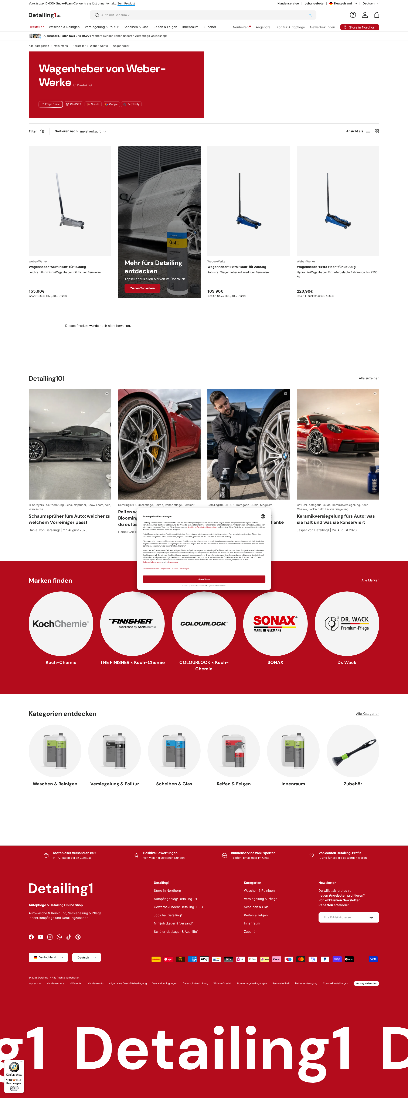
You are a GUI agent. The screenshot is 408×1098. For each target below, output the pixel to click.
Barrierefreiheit (281, 983)
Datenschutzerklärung (195, 983)
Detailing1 (43, 977)
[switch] (14, 1088)
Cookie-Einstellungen (335, 983)
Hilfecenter (76, 983)
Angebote (263, 27)
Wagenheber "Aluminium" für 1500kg (57, 267)
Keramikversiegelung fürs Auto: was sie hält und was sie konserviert (336, 519)
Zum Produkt (126, 3)
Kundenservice (288, 3)
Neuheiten (241, 27)
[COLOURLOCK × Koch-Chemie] (204, 623)
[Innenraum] (293, 751)
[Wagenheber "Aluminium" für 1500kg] (70, 201)
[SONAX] (275, 623)
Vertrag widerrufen (366, 983)
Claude (95, 104)
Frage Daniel (52, 104)
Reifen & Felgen (165, 27)
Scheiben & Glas (136, 27)
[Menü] (21, 1062)
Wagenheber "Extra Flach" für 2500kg (326, 267)
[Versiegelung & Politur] (114, 751)
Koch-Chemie (61, 662)
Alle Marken (370, 580)
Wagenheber (120, 45)
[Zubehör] (353, 751)
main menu (61, 45)
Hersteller (36, 27)
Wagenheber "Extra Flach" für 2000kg (236, 267)
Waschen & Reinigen (64, 27)
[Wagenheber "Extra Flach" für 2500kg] (338, 201)
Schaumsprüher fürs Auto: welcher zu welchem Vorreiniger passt (69, 519)
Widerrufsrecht (222, 983)
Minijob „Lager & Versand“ (173, 923)
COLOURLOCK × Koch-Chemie (204, 665)
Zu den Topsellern (142, 288)
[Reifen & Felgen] (233, 751)
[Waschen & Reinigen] (55, 751)
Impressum (35, 983)
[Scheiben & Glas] (174, 751)
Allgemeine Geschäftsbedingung (128, 983)
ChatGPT (75, 104)
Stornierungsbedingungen (252, 983)
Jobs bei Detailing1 (168, 915)
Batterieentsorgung (306, 983)
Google (113, 104)
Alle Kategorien (39, 45)
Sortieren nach (66, 131)
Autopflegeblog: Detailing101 (175, 899)
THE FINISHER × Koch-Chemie (132, 662)
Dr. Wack (346, 662)
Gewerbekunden (322, 27)
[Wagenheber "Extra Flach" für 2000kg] (248, 201)
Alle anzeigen (369, 378)
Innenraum (190, 27)
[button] (376, 15)
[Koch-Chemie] (61, 623)
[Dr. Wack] (347, 623)
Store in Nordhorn (167, 891)
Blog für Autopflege (290, 27)
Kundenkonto (95, 983)
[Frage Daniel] (353, 15)
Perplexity (133, 104)
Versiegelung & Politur (102, 27)
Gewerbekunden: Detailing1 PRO (178, 907)
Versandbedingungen (164, 983)
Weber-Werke (99, 45)
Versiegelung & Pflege (261, 899)
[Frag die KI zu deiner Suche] (310, 15)
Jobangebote (314, 3)
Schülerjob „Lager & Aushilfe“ (176, 932)
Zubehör (210, 27)
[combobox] (203, 15)
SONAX (275, 662)
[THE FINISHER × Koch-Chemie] (132, 623)
